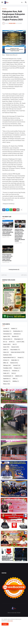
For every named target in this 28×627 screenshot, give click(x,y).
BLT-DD (11, 341)
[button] (2, 2)
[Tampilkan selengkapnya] (21, 209)
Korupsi (20, 357)
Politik (6, 373)
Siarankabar (7, 331)
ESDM (5, 349)
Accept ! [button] (5, 624)
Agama (6, 336)
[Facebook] (3, 209)
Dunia (6, 347)
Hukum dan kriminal (17, 352)
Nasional (14, 362)
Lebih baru (4, 275)
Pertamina (15, 370)
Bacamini (15, 336)
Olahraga (7, 365)
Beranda (4, 8)
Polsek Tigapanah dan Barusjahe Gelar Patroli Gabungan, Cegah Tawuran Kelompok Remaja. (7, 257)
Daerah (6, 344)
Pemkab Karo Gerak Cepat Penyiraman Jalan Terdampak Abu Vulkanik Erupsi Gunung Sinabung (7, 232)
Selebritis (18, 376)
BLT (5, 341)
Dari (15, 344)
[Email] (17, 209)
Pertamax (6, 370)
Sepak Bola (6, 378)
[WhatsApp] (10, 209)
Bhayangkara (18, 339)
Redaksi (14, 328)
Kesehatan (7, 354)
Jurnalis (6, 328)
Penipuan (17, 368)
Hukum (6, 352)
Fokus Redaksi (15, 349)
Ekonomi (15, 347)
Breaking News (17, 331)
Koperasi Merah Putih (9, 357)
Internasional (7, 333)
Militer (5, 362)
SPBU (15, 378)
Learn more (10, 620)
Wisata (6, 383)
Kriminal (6, 360)
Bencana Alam (7, 339)
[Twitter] (7, 209)
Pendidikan (7, 368)
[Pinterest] (14, 209)
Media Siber (15, 360)
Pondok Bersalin (8, 376)
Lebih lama (23, 275)
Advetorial (17, 333)
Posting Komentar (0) (14, 269)
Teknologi (6, 381)
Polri (14, 373)
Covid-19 (20, 341)
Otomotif (16, 365)
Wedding (16, 381)
